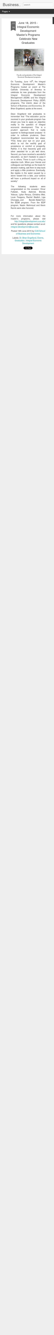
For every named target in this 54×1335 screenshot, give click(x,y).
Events (40, 237)
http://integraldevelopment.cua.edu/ (29, 221)
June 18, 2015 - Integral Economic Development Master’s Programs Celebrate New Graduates (28, 33)
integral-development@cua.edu (24, 226)
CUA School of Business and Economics (30, 232)
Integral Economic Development (32, 242)
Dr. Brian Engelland (27, 237)
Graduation (20, 240)
